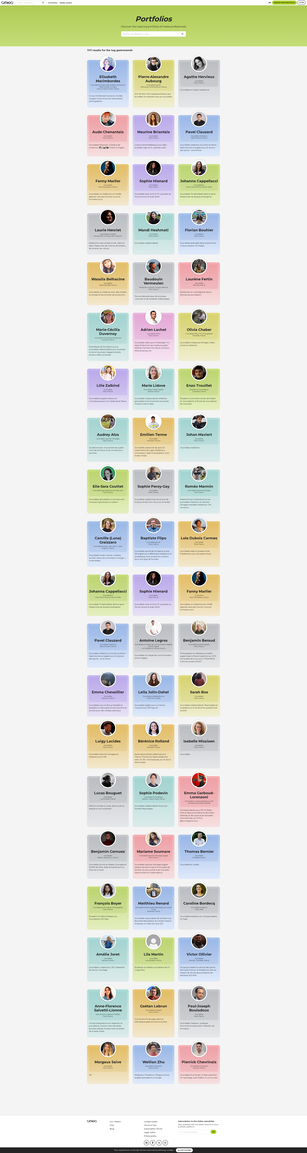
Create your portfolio (284, 2)
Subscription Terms (153, 1129)
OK (213, 1132)
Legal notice (149, 1132)
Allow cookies (184, 1150)
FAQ (112, 1125)
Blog (112, 1129)
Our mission (115, 1121)
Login (301, 2)
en (270, 2)
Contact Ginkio (150, 1121)
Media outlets (66, 3)
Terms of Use (150, 1125)
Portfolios (52, 3)
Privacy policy (150, 1136)
